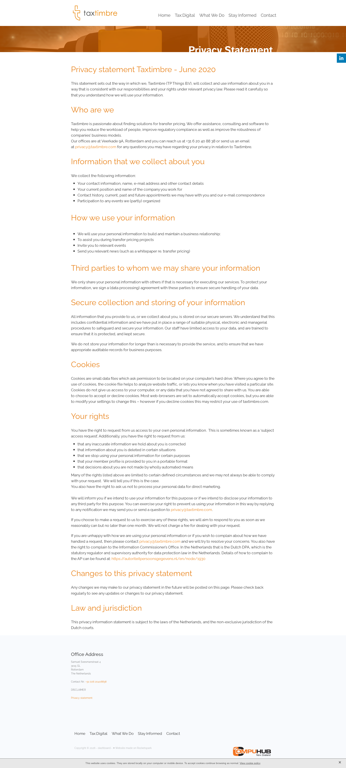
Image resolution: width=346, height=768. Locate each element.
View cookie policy (250, 763)
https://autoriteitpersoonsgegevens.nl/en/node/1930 (158, 558)
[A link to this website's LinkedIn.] (341, 58)
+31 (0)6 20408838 (96, 681)
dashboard (104, 747)
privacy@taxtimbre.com (95, 146)
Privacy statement (81, 697)
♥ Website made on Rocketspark (132, 747)
